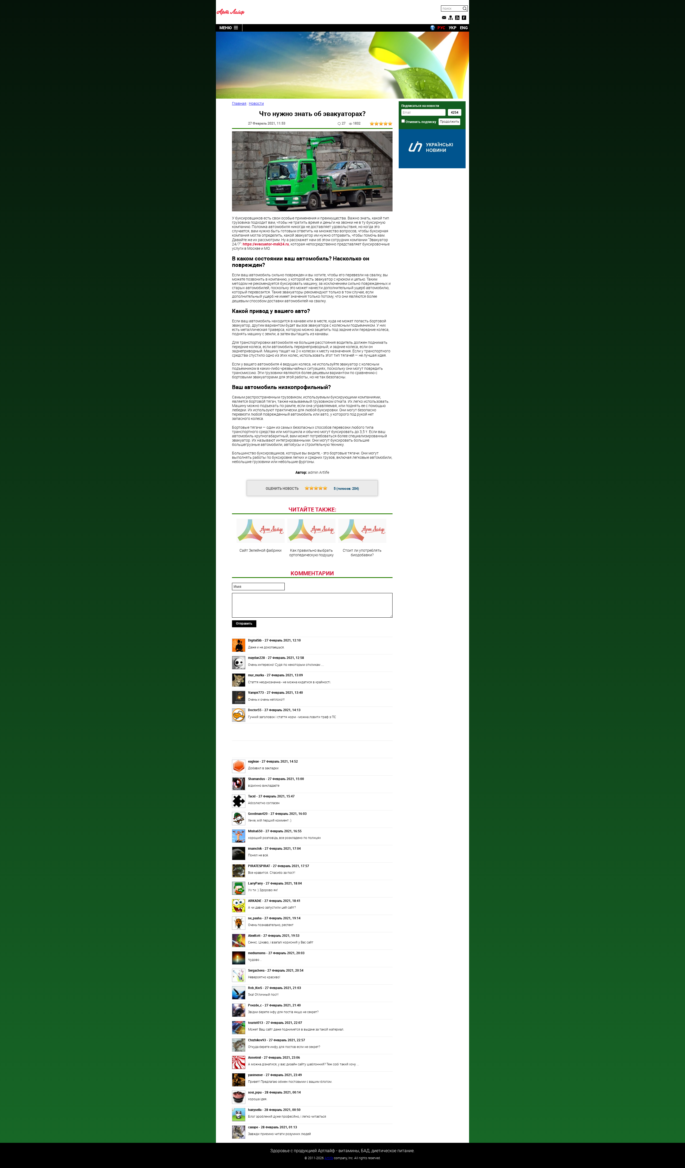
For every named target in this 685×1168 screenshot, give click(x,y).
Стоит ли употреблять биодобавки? (362, 552)
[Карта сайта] (450, 18)
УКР (452, 27)
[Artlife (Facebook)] (464, 18)
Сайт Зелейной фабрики (260, 550)
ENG (464, 27)
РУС (441, 27)
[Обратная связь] (444, 18)
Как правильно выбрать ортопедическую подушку (311, 552)
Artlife (329, 1158)
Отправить (244, 623)
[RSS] (457, 18)
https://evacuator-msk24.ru (266, 244)
